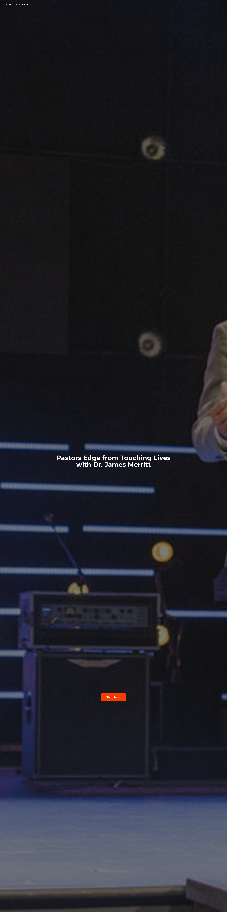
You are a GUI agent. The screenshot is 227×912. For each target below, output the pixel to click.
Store (8, 4)
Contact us (22, 4)
